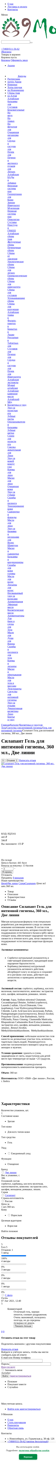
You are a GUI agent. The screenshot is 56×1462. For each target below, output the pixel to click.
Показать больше (23, 1326)
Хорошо (28, 1457)
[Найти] (31, 42)
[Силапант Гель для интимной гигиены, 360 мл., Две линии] (28, 766)
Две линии (10, 1172)
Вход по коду (8, 1367)
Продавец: (6, 877)
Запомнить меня (13, 1370)
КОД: (4, 833)
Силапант (10, 1195)
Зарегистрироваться (20, 1376)
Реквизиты (13, 1425)
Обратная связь (15, 1428)
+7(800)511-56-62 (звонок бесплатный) (27, 1441)
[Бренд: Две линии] (7, 857)
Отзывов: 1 (12, 760)
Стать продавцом (16, 1422)
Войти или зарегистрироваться (23, 1409)
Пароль (5, 1364)
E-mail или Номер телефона (15, 1357)
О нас (10, 3)
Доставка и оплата (17, 6)
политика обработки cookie (34, 1450)
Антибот (6, 1373)
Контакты (12, 9)
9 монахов (18, 877)
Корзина (5, 60)
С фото (8, 1295)
